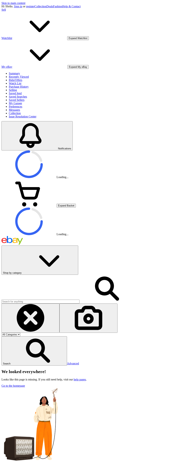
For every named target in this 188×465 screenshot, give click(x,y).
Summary (14, 73)
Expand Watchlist (78, 38)
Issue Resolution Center (22, 116)
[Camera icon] (88, 318)
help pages (80, 379)
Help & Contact (71, 6)
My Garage (15, 103)
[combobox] (40, 301)
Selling (13, 90)
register (30, 6)
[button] (34, 351)
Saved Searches (18, 96)
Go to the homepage (13, 385)
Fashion (57, 6)
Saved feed (15, 93)
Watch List (15, 83)
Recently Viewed (19, 76)
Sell (3, 9)
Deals (49, 6)
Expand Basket (66, 205)
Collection (40, 6)
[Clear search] (30, 318)
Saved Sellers (16, 99)
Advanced (73, 363)
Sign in (18, 6)
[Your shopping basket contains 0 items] (29, 205)
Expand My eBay (78, 67)
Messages (14, 109)
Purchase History (19, 86)
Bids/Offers (15, 80)
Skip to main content (13, 3)
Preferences (15, 106)
